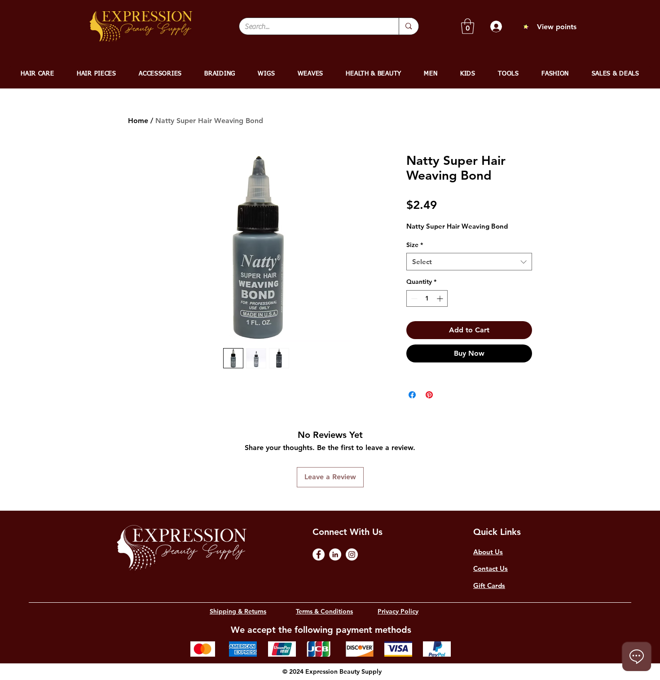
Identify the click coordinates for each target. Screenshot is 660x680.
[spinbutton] (427, 298)
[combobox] (469, 261)
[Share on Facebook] (412, 394)
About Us (488, 552)
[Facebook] (318, 554)
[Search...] (408, 26)
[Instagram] (352, 554)
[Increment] (440, 298)
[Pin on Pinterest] (429, 394)
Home (138, 120)
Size (414, 245)
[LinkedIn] (335, 554)
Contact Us (490, 568)
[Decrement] (413, 298)
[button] (467, 26)
